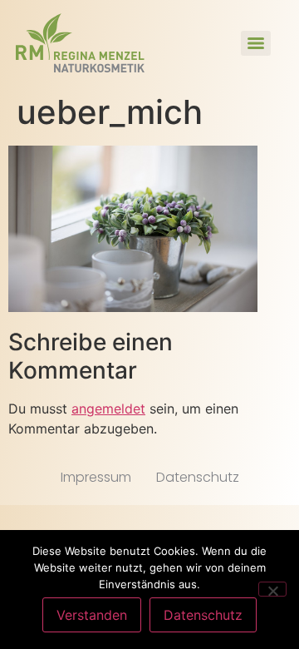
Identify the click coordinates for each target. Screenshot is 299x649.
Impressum (96, 477)
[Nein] (272, 589)
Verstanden (91, 615)
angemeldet (108, 408)
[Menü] (256, 43)
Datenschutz (197, 477)
